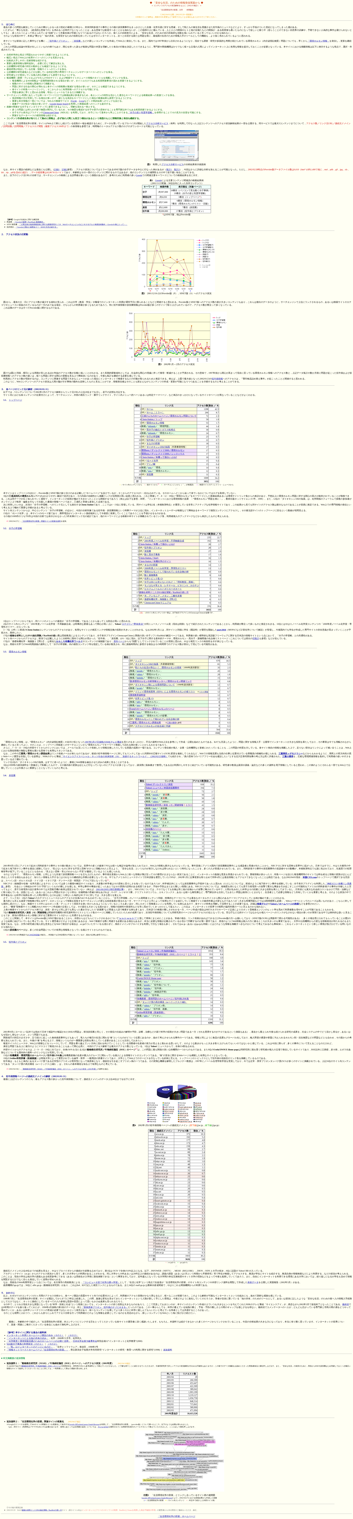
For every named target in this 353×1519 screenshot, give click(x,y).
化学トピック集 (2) (153, 578)
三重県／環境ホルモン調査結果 (145, 722)
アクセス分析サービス (157, 123)
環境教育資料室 (137, 695)
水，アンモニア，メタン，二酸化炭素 (163, 596)
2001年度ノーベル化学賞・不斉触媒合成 (164, 541)
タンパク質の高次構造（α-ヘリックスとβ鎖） (164, 1002)
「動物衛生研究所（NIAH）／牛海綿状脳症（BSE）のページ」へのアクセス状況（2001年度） (59, 1069)
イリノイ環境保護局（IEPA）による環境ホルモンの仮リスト (165, 691)
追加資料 (167, 1350)
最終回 (345, 1304)
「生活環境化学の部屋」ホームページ (176, 1516)
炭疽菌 (150, 474)
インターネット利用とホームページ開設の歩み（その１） (35, 1335)
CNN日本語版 (34, 935)
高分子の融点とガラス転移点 (161, 429)
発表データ (253, 1282)
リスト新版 (203, 692)
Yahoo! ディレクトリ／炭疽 (159, 784)
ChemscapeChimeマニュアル (157, 602)
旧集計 (256, 638)
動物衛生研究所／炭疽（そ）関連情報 (164, 805)
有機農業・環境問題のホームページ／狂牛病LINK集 (163, 998)
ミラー (189, 805)
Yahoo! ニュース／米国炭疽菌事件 (162, 788)
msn (138, 712)
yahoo (139, 674)
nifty (139, 702)
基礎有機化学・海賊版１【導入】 (160, 599)
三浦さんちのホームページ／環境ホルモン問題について (169, 416)
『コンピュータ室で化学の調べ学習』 (101, 1282)
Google (139, 175)
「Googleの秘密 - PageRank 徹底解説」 (29, 222)
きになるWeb (103, 1427)
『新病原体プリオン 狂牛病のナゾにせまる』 (105, 1307)
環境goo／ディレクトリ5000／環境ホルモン (162, 450)
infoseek (151, 426)
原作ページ (119, 641)
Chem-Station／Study (149, 558)
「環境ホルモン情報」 (318, 41)
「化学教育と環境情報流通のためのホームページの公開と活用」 (39, 1341)
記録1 (57, 169)
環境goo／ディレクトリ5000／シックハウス (162, 454)
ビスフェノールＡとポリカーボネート (163, 589)
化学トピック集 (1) (144, 698)
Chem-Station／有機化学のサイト (155, 561)
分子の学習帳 (153, 436)
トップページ (15, 400)
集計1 (169, 169)
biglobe (140, 678)
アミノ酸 (151, 464)
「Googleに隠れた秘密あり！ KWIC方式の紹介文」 (37, 227)
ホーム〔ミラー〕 (155, 412)
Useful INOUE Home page (149, 978)
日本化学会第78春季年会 (85, 1341)
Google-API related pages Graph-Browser (84, 1424)
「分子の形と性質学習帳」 (141, 112)
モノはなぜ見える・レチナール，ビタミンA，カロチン (171, 585)
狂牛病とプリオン (155, 440)
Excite (74, 101)
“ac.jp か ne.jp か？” (128, 918)
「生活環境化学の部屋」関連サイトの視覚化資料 (41, 521)
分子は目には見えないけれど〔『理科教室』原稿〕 (169, 582)
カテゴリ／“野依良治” (133, 624)
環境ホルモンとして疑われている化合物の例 (166, 572)
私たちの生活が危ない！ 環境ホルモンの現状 (158, 667)
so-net (139, 688)
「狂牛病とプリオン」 (58, 41)
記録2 (64, 169)
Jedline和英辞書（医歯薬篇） (151, 1012)
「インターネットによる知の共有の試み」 (28, 1338)
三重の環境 (171, 723)
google (140, 671)
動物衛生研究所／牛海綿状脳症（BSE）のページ (161, 954)
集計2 (177, 169)
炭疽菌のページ (153, 829)
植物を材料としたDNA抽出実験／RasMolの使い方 (164, 592)
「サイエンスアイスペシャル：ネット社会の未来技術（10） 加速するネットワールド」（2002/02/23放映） (114, 756)
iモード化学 (152, 460)
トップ (147, 537)
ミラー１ (192, 954)
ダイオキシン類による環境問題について (155, 685)
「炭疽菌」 (77, 41)
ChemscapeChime (51, 112)
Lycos (81, 101)
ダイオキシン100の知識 (158, 447)
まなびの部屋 (153, 443)
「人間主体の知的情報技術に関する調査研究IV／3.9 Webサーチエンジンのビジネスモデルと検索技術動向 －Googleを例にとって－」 (73, 224)
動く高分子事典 (152, 554)
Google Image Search (59, 104)
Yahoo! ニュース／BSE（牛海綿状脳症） (157, 951)
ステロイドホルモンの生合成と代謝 (152, 726)
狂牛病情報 (217, 379)
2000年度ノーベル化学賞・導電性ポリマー (165, 568)
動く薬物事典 (151, 575)
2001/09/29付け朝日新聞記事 (110, 889)
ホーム (150, 409)
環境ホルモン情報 (155, 423)
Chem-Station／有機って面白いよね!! (159, 457)
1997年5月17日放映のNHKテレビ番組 (103, 742)
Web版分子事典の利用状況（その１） (25, 1344)
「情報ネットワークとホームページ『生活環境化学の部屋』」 (37, 1350)
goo (149, 467)
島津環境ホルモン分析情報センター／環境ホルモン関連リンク (161, 681)
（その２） (72, 1335)
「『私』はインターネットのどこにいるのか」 (30, 1347)
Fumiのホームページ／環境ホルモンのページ (152, 709)
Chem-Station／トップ (151, 419)
